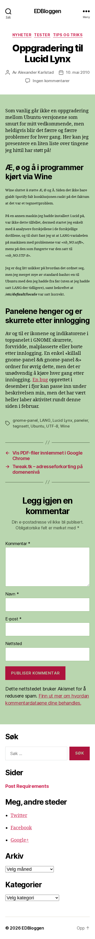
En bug (40, 380)
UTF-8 (52, 426)
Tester (42, 35)
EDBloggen (47, 11)
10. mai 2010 (77, 72)
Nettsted (13, 643)
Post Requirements (27, 786)
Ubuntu (37, 426)
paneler (81, 420)
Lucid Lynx (62, 420)
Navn (12, 594)
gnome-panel (25, 420)
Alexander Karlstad (36, 72)
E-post (13, 619)
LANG (45, 420)
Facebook (21, 828)
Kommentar (17, 543)
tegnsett (21, 426)
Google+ (20, 840)
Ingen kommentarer (51, 80)
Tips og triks (68, 35)
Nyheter (22, 35)
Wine (65, 426)
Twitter (19, 816)
